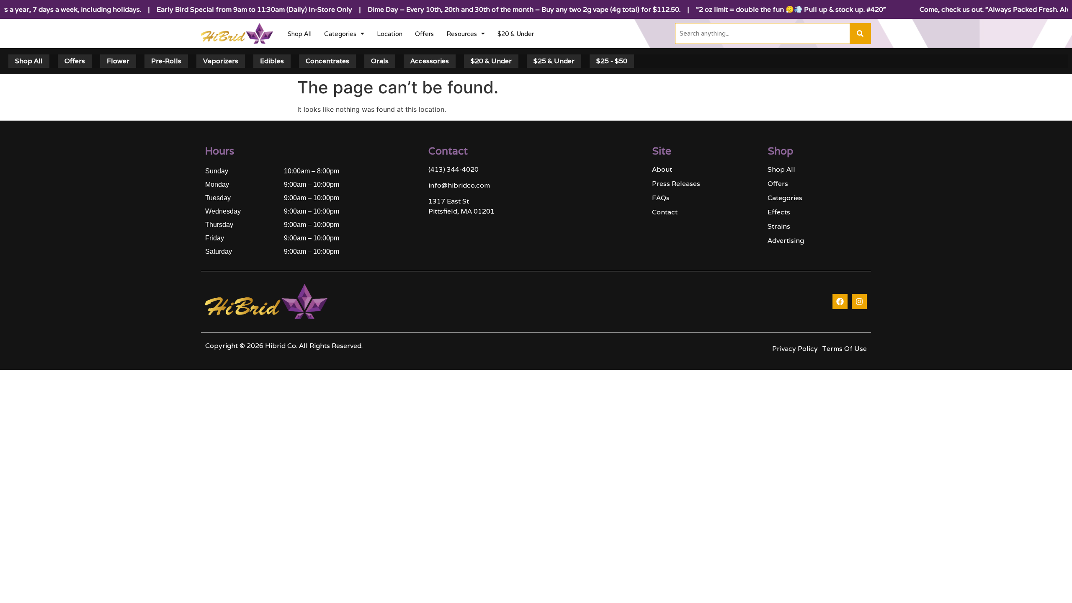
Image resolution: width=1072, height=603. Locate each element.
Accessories (429, 61)
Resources (461, 34)
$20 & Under (515, 34)
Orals (380, 61)
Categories (340, 34)
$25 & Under (554, 61)
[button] (344, 33)
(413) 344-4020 (453, 169)
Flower (118, 61)
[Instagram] (859, 301)
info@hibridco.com (459, 185)
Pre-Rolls (166, 61)
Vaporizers (220, 61)
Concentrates (327, 61)
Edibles (272, 61)
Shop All (300, 34)
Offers (424, 34)
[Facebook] (840, 301)
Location (389, 34)
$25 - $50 (611, 61)
